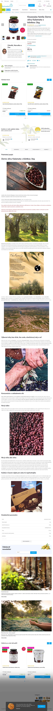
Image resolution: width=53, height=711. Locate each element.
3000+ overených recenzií (6, 130)
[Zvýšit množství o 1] (8, 113)
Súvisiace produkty (36, 149)
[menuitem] (3, 9)
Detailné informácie (38, 35)
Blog (2, 1)
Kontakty (12, 1)
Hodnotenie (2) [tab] (16, 149)
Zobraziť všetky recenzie (45, 131)
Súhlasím (42, 706)
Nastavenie (18, 708)
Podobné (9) (46, 149)
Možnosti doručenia (32, 45)
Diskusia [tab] (26, 149)
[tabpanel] (13, 99)
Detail (39, 113)
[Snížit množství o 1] (8, 114)
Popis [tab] (6, 149)
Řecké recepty (7, 1)
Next (50, 80)
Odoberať (33, 552)
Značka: (31, 63)
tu (29, 706)
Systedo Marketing (49, 708)
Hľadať (31, 5)
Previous (48, 80)
